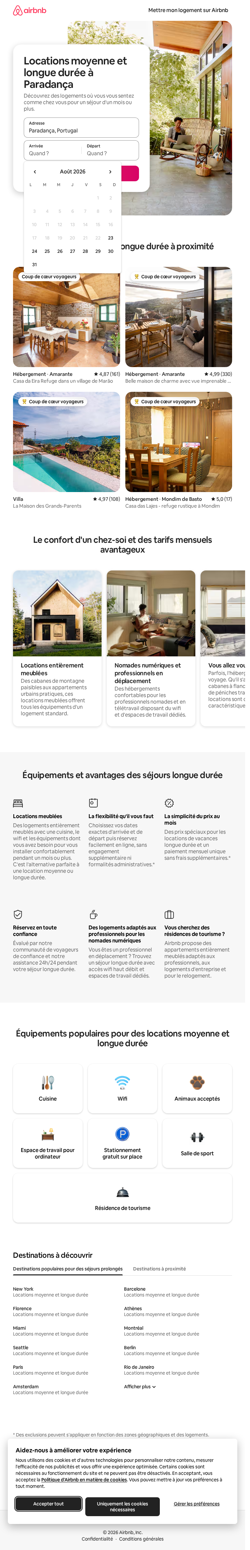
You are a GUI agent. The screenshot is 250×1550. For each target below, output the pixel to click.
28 (85, 251)
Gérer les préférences (197, 1504)
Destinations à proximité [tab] (159, 1269)
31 (34, 264)
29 (98, 251)
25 (47, 251)
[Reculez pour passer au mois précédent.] (35, 172)
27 (72, 251)
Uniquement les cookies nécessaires (122, 1507)
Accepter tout (48, 1504)
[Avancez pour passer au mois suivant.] (110, 172)
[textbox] (52, 153)
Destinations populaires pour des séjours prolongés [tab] (68, 1269)
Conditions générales (141, 1539)
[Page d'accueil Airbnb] (29, 10)
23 (110, 238)
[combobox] (81, 130)
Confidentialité (97, 1539)
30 (111, 251)
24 (34, 251)
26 (59, 251)
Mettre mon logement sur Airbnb (188, 10)
